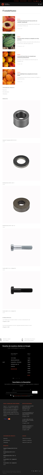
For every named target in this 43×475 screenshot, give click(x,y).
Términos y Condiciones (17, 395)
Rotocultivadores (6, 91)
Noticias (18, 19)
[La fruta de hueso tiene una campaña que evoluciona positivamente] (9, 59)
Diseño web (19, 472)
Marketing (4, 473)
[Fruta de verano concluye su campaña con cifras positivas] (9, 41)
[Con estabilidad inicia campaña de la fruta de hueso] (9, 77)
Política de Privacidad (24, 395)
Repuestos (5, 89)
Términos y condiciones (27, 440)
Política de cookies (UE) (27, 442)
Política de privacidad (26, 438)
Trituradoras (5, 93)
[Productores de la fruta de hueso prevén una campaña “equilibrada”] (9, 24)
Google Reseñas (22, 348)
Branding (14, 472)
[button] (41, 4)
